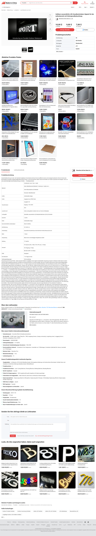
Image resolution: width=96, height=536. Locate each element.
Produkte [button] (24, 3)
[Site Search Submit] (75, 2)
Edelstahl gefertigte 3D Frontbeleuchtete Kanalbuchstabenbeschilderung (85, 465)
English (7, 524)
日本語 (23, 524)
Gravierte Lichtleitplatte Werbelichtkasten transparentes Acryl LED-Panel (66, 79)
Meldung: (7, 424)
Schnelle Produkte (54, 522)
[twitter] (88, 522)
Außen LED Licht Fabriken (50, 511)
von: (8, 416)
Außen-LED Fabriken (37, 511)
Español (32, 524)
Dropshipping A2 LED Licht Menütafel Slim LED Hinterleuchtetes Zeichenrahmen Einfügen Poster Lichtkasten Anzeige (47, 106)
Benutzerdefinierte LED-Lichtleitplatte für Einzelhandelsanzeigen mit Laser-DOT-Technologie (85, 132)
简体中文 (12, 524)
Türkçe (84, 524)
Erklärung (14, 522)
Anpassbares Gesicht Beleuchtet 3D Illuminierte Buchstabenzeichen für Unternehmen (28, 465)
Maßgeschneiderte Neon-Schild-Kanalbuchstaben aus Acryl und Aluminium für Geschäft (85, 491)
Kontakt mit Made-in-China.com (43, 522)
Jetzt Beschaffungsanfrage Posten (43, 435)
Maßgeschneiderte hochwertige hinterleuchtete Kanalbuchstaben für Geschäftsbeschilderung (47, 491)
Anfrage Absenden (65, 29)
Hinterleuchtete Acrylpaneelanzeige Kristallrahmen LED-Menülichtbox (47, 132)
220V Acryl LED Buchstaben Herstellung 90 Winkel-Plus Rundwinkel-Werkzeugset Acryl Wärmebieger (66, 106)
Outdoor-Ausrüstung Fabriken (24, 511)
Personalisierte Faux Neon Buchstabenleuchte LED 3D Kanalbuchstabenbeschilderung (65, 491)
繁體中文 (18, 524)
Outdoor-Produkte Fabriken (8, 511)
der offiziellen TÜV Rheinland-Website (48, 307)
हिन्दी (74, 524)
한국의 (60, 524)
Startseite (3, 10)
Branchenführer (80, 522)
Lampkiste (16, 10)
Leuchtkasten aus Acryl (25, 10)
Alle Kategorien (6, 7)
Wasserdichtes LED (74, 511)
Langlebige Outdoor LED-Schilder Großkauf (12, 514)
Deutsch (37, 524)
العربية (64, 524)
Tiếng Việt (89, 524)
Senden (13, 436)
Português (43, 524)
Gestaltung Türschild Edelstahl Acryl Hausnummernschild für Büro (9, 159)
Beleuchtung (10, 10)
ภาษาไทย (79, 524)
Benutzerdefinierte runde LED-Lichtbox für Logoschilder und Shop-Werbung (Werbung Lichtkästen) (29, 106)
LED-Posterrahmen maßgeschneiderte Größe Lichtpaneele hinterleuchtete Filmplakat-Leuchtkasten (29, 159)
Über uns (9, 522)
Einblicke (73, 522)
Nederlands (70, 524)
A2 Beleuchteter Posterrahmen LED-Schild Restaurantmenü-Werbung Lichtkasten (28, 79)
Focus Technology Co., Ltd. (47, 528)
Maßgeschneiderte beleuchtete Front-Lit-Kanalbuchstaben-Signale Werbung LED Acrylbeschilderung (9, 465)
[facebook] (85, 522)
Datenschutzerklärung (30, 522)
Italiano (48, 524)
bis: (8, 420)
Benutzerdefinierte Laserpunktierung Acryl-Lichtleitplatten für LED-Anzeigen (47, 159)
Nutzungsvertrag (21, 522)
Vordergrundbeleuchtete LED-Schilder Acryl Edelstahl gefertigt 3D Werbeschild (47, 465)
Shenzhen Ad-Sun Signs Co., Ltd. (66, 18)
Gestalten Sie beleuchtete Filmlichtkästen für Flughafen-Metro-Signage (10, 106)
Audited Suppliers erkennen (64, 522)
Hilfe (80, 7)
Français (27, 524)
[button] (71, 2)
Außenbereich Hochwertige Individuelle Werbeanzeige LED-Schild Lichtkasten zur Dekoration (47, 79)
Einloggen (92, 3)
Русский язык (54, 524)
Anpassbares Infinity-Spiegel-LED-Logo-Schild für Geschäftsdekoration (10, 132)
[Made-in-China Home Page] (9, 2)
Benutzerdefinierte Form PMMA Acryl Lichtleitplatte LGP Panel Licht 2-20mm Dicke (85, 106)
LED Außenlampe (63, 511)
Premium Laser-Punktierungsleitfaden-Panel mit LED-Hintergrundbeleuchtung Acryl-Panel (10, 79)
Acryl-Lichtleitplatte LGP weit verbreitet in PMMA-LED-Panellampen (29, 132)
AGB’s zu (53, 531)
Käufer (72, 7)
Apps (85, 7)
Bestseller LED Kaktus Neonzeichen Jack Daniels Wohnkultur (65, 132)
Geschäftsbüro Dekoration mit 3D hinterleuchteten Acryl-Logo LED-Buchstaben (84, 79)
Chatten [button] (86, 29)
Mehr (2, 517)
